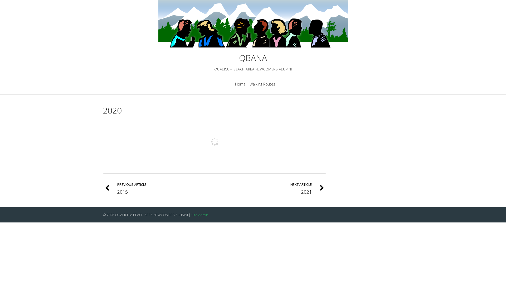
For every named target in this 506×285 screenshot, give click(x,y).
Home (240, 84)
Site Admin (199, 214)
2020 (112, 110)
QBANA (253, 57)
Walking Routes (262, 84)
